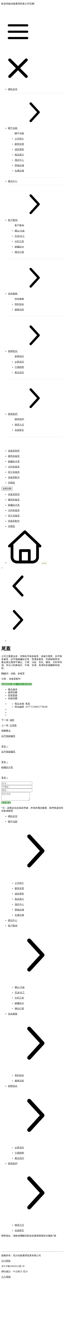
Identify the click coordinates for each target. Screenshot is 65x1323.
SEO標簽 (5, 1261)
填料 (12, 720)
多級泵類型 (14, 451)
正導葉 (13, 725)
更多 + (4, 746)
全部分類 (7, 488)
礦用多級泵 (14, 456)
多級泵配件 (14, 477)
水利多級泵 (14, 467)
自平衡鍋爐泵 (8, 736)
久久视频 (6, 1277)
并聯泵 (11, 483)
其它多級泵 (14, 472)
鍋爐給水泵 (14, 461)
